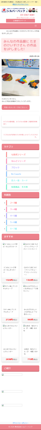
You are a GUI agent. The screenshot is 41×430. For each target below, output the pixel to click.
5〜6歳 (13, 222)
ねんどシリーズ (18, 161)
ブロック (15, 167)
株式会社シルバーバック (23, 427)
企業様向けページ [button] (19, 21)
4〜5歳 (13, 215)
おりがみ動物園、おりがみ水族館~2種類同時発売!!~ (20, 123)
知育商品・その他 (19, 187)
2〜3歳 (13, 202)
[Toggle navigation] (35, 25)
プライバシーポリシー (20, 423)
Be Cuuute (16, 174)
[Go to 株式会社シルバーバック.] (2, 31)
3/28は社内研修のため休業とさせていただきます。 (21, 136)
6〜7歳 (13, 228)
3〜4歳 (13, 209)
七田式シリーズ (18, 154)
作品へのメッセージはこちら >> (15, 107)
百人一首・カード (19, 180)
